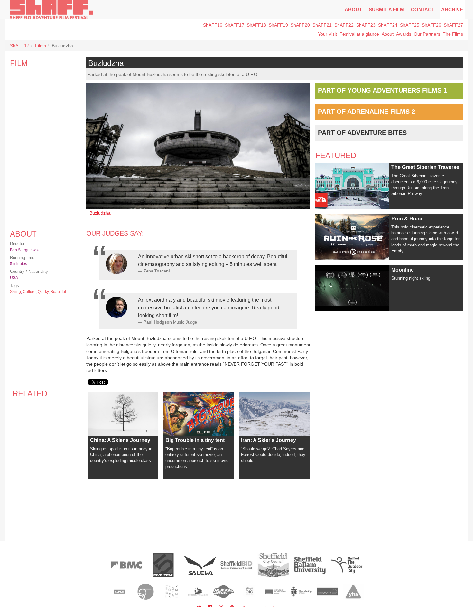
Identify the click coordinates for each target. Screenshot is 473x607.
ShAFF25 (409, 25)
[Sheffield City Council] (273, 565)
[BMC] (126, 565)
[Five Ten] (163, 565)
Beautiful (58, 292)
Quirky (43, 292)
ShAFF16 (212, 25)
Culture (29, 292)
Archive (452, 9)
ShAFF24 (387, 25)
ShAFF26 (431, 25)
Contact (422, 9)
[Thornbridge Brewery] (301, 592)
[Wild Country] (327, 592)
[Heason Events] (223, 592)
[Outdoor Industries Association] (249, 592)
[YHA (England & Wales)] (353, 592)
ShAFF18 (256, 25)
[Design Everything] (198, 592)
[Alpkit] (120, 592)
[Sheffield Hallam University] (310, 565)
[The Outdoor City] (346, 565)
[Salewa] (200, 565)
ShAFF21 (322, 25)
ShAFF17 (234, 25)
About (353, 9)
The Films (453, 34)
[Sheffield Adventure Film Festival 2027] (51, 9)
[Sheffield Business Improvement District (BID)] (236, 565)
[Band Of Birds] (145, 592)
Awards (403, 34)
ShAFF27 (453, 25)
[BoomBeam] (171, 592)
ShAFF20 (300, 25)
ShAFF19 (278, 25)
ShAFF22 (344, 25)
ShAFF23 (366, 25)
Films (40, 45)
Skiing (15, 292)
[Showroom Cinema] (275, 592)
